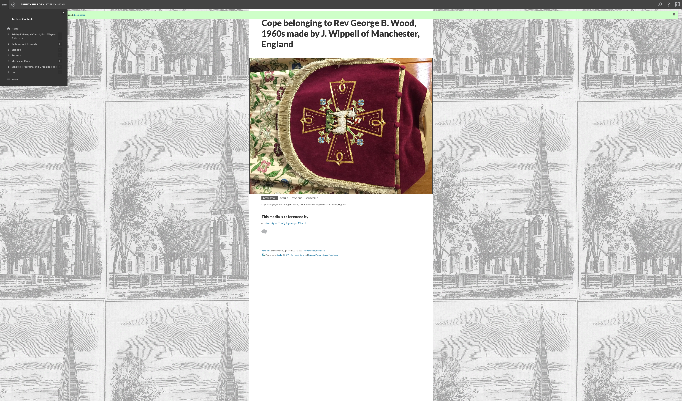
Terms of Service (299, 255)
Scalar (280, 255)
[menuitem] (4, 4)
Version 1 (265, 250)
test (14, 72)
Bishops (16, 49)
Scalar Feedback (330, 255)
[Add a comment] (265, 231)
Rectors (16, 55)
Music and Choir (21, 61)
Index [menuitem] (15, 79)
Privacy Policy (314, 255)
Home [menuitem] (15, 28)
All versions (309, 250)
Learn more (79, 14)
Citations (296, 198)
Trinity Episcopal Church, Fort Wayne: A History (34, 36)
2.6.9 (286, 255)
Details (284, 198)
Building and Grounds (24, 44)
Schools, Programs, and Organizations (34, 66)
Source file (311, 198)
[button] (668, 4)
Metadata (320, 250)
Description (270, 198)
